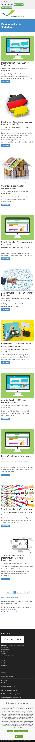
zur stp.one (4, 680)
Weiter (27, 592)
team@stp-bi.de (6, 1)
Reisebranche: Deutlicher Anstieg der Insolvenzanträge (16, 345)
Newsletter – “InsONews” (8, 676)
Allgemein (25, 68)
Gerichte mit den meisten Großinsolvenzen (12, 187)
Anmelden (19, 4)
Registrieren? (8, 7)
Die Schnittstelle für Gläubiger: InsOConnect (12, 694)
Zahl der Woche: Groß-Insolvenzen (16, 509)
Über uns (3, 672)
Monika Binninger (16, 68)
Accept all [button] (18, 736)
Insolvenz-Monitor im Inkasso (9, 690)
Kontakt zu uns (5, 669)
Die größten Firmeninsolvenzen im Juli (16, 457)
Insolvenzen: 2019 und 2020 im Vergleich (15, 64)
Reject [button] (10, 731)
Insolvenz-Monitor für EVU (8, 686)
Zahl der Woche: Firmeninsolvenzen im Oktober (17, 243)
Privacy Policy (14, 724)
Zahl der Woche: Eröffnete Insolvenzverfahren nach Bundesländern (13, 558)
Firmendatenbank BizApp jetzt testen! (11, 697)
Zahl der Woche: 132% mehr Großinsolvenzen (14, 401)
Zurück (8, 592)
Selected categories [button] (21, 731)
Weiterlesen (5, 81)
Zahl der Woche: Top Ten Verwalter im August (17, 294)
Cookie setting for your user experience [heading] (17, 703)
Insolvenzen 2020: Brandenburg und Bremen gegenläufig (17, 123)
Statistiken (4, 70)
